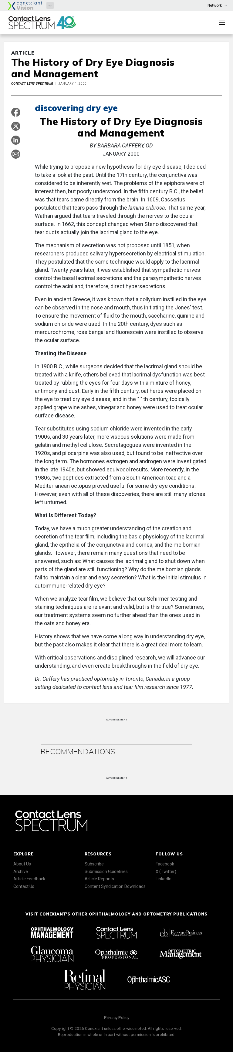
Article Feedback (29, 878)
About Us (22, 863)
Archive (20, 871)
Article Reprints (99, 878)
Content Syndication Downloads (115, 886)
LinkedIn (163, 878)
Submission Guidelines (106, 871)
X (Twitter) (166, 871)
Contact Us (23, 886)
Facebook (165, 863)
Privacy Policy (116, 1017)
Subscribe (94, 863)
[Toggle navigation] (222, 23)
